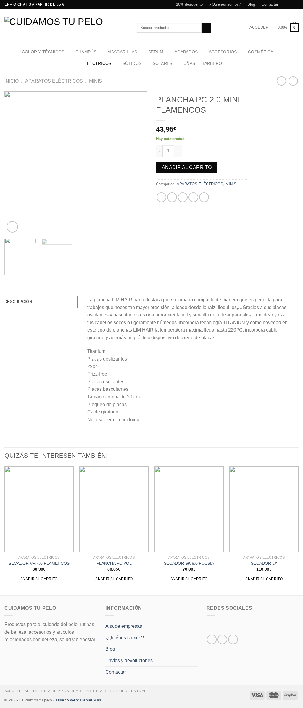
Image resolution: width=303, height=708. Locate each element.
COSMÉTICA (260, 51)
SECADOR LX (264, 563)
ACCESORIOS (223, 51)
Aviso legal (16, 691)
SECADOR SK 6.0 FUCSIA (189, 563)
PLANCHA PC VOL (114, 563)
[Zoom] (12, 227)
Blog (251, 4)
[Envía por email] (183, 197)
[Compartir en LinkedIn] (204, 197)
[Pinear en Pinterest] (193, 197)
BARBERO (212, 63)
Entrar (139, 691)
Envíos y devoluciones (129, 660)
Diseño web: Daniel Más (78, 700)
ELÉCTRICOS (98, 63)
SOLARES (163, 63)
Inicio (11, 80)
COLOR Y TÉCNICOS (43, 51)
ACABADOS (186, 51)
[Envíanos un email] (295, 4)
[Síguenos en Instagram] (290, 4)
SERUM (155, 51)
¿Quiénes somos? (225, 4)
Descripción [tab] (18, 302)
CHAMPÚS (85, 51)
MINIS (95, 80)
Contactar (270, 4)
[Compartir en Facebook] (161, 197)
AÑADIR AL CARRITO (39, 579)
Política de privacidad (57, 691)
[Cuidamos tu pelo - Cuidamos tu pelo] (66, 27)
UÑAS (189, 63)
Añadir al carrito (187, 167)
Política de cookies (106, 691)
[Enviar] (206, 28)
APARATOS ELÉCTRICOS (54, 80)
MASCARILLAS (122, 51)
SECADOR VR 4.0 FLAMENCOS (39, 563)
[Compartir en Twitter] (172, 197)
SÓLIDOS (132, 63)
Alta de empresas (123, 626)
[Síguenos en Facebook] (284, 4)
